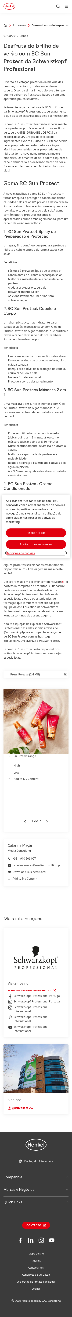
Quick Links (12, 1202)
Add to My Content (26, 779)
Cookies (36, 1288)
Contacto (33, 1225)
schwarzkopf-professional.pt (29, 990)
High (17, 765)
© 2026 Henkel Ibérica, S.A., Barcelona (36, 1300)
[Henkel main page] (9, 6)
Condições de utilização (36, 1274)
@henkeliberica (22, 1108)
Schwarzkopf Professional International (31, 1009)
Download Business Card (29, 872)
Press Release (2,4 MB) (25, 674)
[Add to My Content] (65, 674)
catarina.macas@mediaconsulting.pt (37, 865)
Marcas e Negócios (18, 1189)
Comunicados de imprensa (50, 25)
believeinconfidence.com (45, 582)
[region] (36, 526)
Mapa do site (36, 1253)
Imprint (36, 1260)
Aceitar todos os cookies (36, 544)
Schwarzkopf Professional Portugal (37, 996)
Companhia (12, 1177)
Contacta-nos (36, 1267)
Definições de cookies (20, 553)
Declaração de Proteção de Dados (36, 1281)
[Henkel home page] (5, 26)
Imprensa (19, 25)
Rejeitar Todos (36, 533)
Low (16, 772)
